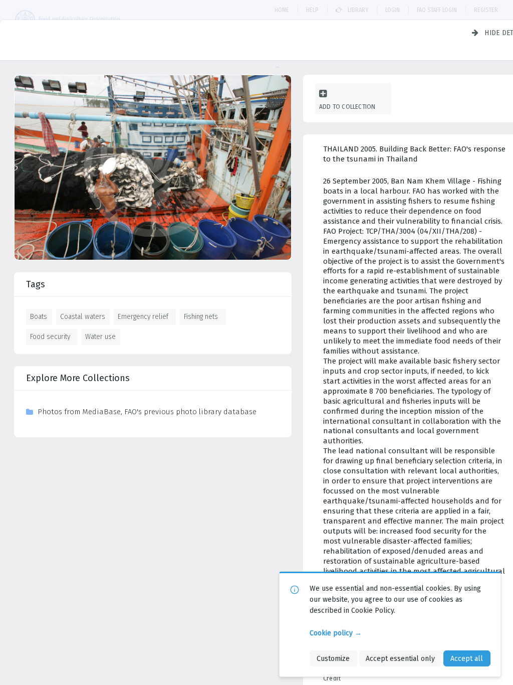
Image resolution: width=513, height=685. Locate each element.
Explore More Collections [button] (78, 378)
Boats (38, 316)
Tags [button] (35, 284)
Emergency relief (143, 316)
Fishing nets (201, 316)
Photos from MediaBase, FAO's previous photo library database (147, 411)
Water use (100, 336)
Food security (50, 336)
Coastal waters (82, 316)
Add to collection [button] (347, 106)
